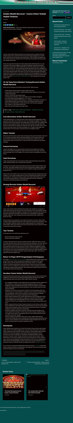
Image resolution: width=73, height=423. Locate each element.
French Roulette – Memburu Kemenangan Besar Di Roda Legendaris (60, 43)
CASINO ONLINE (6, 11)
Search (54, 15)
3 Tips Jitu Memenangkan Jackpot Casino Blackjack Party (11, 362)
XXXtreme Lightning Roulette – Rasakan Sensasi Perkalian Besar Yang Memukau (38, 362)
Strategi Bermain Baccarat (19, 354)
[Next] (46, 387)
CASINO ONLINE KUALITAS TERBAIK (17, 259)
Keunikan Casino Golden (8, 354)
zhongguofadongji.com (41, 342)
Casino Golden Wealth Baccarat (21, 351)
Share (16, 25)
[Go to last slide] (4, 387)
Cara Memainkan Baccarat (9, 351)
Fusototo (61, 52)
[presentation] (13, 381)
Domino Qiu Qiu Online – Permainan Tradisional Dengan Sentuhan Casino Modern (62, 36)
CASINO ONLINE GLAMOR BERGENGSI (21, 76)
